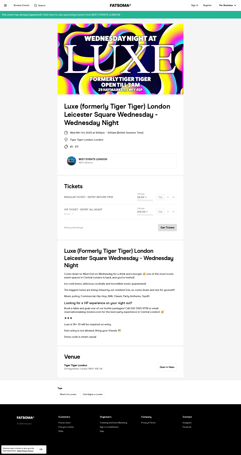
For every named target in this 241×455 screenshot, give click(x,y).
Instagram (187, 423)
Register (207, 5)
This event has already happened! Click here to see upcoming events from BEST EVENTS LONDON (61, 14)
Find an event (64, 423)
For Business (226, 5)
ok (41, 449)
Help (102, 431)
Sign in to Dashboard (109, 427)
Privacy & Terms (148, 423)
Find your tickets (66, 427)
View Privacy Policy (25, 451)
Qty (160, 197)
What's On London (68, 394)
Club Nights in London (93, 394)
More (67, 213)
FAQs (60, 431)
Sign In (194, 5)
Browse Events (21, 5)
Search (41, 5)
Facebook (187, 427)
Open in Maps (167, 367)
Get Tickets (167, 227)
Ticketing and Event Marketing (113, 423)
